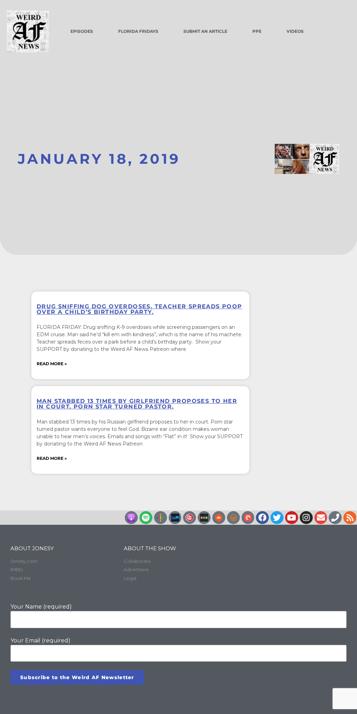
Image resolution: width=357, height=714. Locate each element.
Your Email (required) (40, 640)
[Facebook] (262, 517)
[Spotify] (145, 517)
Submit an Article (205, 31)
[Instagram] (306, 517)
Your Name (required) (41, 606)
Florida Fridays (138, 31)
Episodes (81, 31)
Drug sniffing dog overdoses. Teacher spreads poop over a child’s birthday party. (139, 309)
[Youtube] (291, 517)
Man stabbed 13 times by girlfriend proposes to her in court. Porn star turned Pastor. (137, 404)
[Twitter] (277, 517)
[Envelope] (320, 517)
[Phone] (335, 517)
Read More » (52, 363)
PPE (256, 31)
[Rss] (349, 517)
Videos (295, 31)
